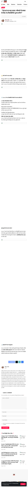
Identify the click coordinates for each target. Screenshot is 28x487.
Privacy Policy (15, 483)
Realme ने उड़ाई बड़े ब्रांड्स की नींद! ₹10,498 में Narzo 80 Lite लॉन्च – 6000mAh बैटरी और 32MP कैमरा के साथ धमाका (10, 446)
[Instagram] (26, 367)
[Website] (21, 367)
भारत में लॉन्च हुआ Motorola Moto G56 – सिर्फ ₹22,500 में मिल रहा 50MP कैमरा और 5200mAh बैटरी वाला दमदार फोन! (9, 454)
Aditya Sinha (7, 19)
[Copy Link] (9, 16)
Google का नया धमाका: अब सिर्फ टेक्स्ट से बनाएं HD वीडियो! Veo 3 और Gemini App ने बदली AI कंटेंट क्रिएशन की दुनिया (10, 462)
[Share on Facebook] (4, 16)
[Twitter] (24, 367)
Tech (3, 7)
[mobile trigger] (2, 1)
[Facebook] (22, 367)
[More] (13, 16)
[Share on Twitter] (6, 16)
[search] (23, 1)
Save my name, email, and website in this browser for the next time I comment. (14, 424)
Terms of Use (6, 484)
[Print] (11, 16)
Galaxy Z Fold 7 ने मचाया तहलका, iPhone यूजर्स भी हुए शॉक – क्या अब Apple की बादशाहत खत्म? (9, 437)
